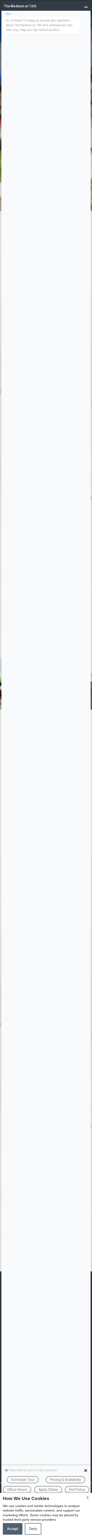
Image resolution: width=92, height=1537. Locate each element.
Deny (33, 1529)
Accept (12, 1529)
